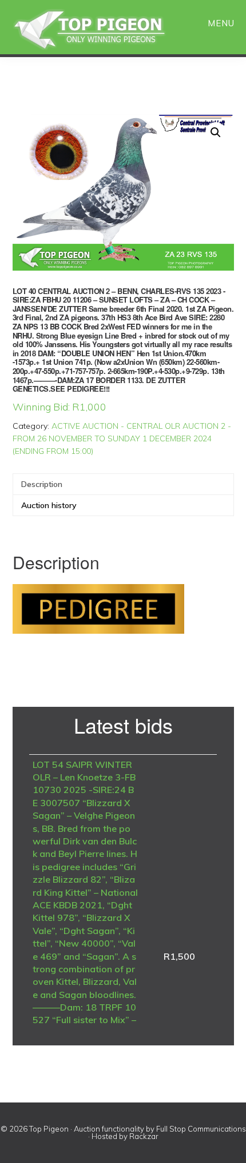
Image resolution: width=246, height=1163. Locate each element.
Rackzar (143, 1136)
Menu (221, 23)
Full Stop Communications (201, 1128)
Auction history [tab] (49, 505)
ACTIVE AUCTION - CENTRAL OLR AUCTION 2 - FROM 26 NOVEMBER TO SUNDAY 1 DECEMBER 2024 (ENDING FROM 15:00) (122, 438)
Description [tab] (41, 484)
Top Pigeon (103, 30)
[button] (215, 132)
